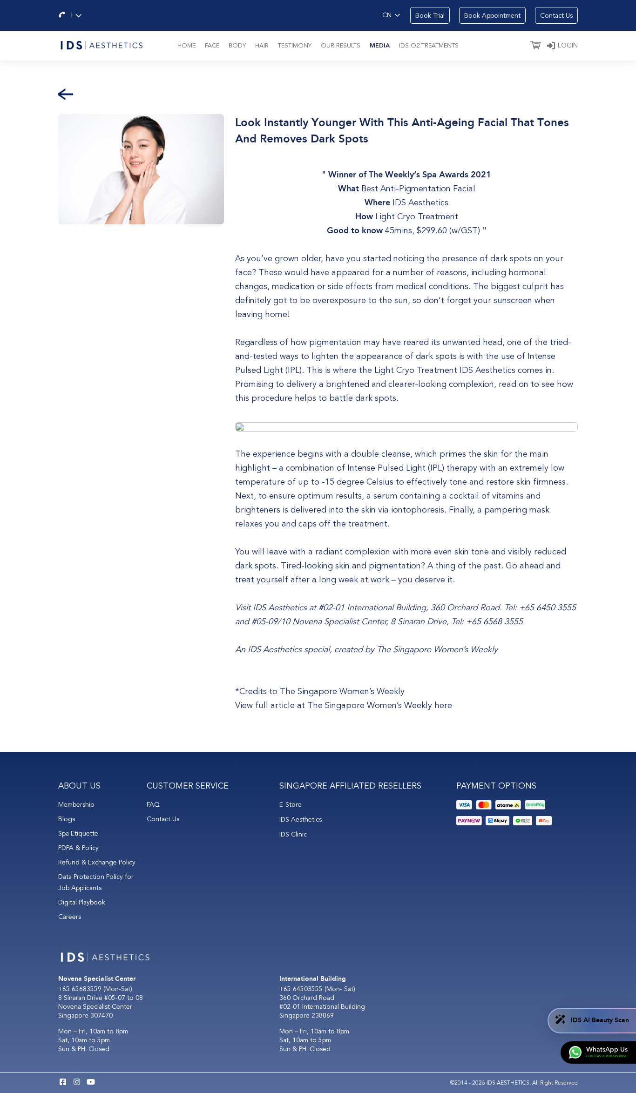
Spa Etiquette (78, 833)
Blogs (66, 819)
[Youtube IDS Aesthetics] (90, 1082)
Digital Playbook (81, 902)
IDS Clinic (293, 834)
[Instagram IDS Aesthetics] (76, 1082)
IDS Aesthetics (420, 202)
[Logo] (101, 44)
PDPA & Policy (78, 848)
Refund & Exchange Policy (96, 862)
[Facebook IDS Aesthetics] (63, 1082)
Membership (76, 805)
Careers (69, 917)
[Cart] (535, 46)
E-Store (290, 805)
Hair (262, 45)
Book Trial (430, 16)
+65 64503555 (302, 989)
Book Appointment (492, 16)
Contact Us (556, 16)
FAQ (153, 805)
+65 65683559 (79, 989)
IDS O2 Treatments (429, 45)
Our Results (340, 45)
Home (186, 45)
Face (212, 45)
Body (237, 45)
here (443, 705)
